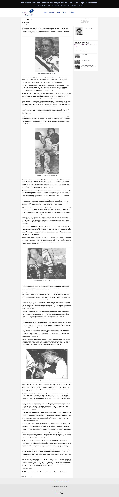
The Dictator (84, 54)
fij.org (82, 5)
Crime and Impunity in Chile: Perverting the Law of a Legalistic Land (88, 67)
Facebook (67, 481)
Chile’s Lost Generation (86, 60)
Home (45, 12)
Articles (64, 12)
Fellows (72, 12)
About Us (51, 12)
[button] (66, 12)
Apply (58, 12)
